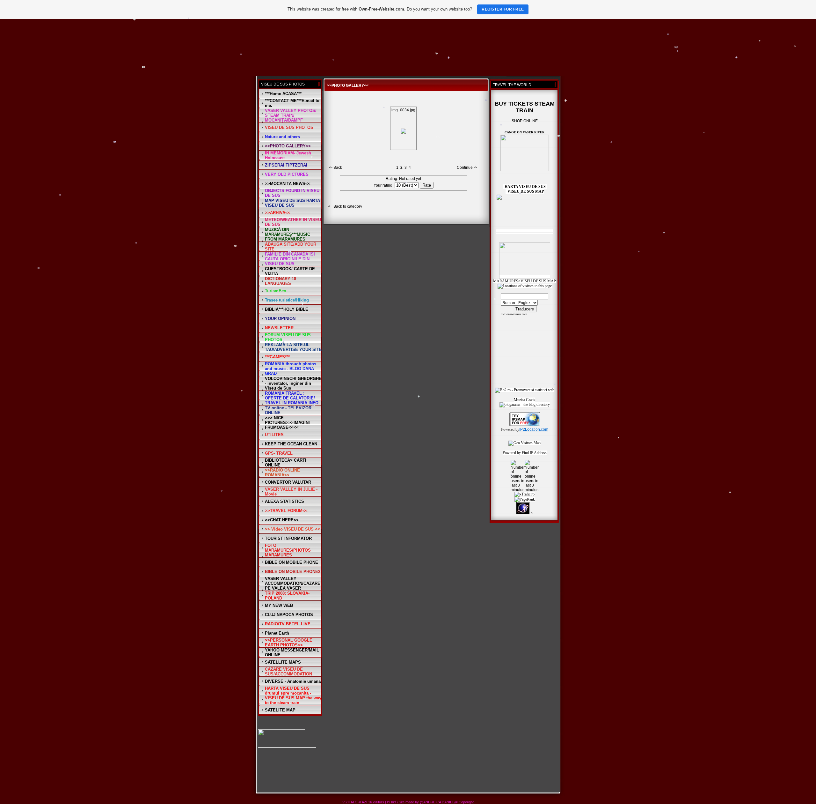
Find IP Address (534, 452)
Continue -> (467, 167)
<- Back (335, 167)
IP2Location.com (533, 429)
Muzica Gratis (524, 400)
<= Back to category (345, 206)
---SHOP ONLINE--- (525, 121)
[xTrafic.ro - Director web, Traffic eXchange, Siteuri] (524, 494)
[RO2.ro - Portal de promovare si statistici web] (524, 390)
